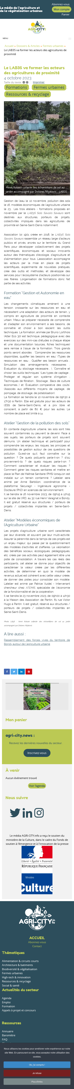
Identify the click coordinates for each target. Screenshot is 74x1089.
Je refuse (37, 1073)
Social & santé (10, 985)
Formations (16, 87)
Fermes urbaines (49, 87)
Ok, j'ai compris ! (37, 1064)
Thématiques (13, 952)
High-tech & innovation (16, 977)
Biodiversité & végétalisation (19, 969)
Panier (66, 14)
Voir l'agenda (37, 786)
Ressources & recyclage (27, 94)
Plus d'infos (37, 1081)
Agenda (6, 998)
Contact (37, 946)
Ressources (11, 1023)
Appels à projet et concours (19, 1010)
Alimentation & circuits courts (20, 961)
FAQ (4, 1039)
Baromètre (8, 1035)
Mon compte (62, 9)
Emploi (6, 1002)
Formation (8, 1006)
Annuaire (7, 1031)
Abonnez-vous (61, 4)
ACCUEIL (37, 938)
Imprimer (39, 82)
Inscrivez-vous (37, 753)
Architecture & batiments (17, 965)
